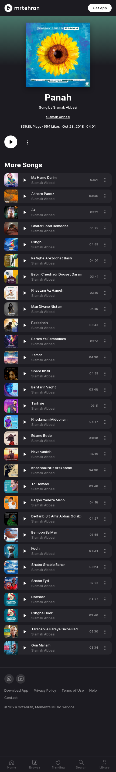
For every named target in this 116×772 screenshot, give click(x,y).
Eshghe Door (42, 613)
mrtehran (25, 707)
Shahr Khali (40, 371)
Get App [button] (100, 8)
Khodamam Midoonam (49, 419)
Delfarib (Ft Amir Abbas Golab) (56, 516)
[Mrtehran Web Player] (22, 8)
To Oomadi (40, 484)
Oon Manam (40, 645)
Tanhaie (37, 403)
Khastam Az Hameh (47, 290)
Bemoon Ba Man (44, 532)
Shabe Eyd (40, 581)
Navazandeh (41, 452)
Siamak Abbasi (58, 117)
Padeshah (39, 323)
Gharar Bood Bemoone (50, 226)
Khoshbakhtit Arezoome (51, 468)
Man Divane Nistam (46, 307)
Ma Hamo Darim (44, 178)
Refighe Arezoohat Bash (51, 258)
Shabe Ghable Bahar (48, 565)
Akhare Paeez (42, 194)
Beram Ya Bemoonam (48, 339)
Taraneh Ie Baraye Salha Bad (54, 629)
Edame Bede (41, 436)
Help (93, 690)
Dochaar (38, 597)
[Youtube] (20, 679)
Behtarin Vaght (43, 387)
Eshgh (36, 242)
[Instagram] (9, 679)
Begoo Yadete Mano (48, 500)
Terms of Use (73, 690)
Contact (11, 698)
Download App (16, 690)
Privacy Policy (45, 690)
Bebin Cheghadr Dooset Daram (56, 274)
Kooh (35, 548)
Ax (33, 210)
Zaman (36, 355)
